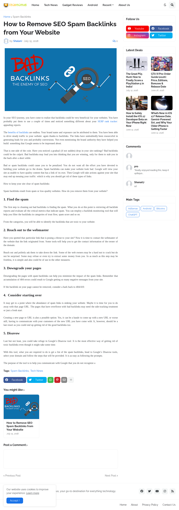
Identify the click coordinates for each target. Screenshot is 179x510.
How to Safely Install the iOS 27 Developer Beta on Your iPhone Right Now (136, 119)
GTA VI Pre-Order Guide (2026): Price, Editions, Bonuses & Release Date (161, 80)
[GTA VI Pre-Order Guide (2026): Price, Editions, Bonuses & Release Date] (162, 64)
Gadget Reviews (72, 5)
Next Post (110, 475)
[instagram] (165, 491)
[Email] (64, 380)
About (134, 504)
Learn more (32, 493)
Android (93, 5)
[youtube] (157, 491)
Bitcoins (160, 208)
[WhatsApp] (50, 380)
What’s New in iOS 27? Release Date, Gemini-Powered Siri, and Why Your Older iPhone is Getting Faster (161, 121)
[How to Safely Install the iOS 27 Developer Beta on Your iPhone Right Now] (137, 103)
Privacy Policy (150, 504)
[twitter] (149, 491)
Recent (107, 5)
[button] (165, 5)
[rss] (173, 491)
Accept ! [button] (15, 500)
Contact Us (169, 504)
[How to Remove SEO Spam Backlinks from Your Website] (21, 407)
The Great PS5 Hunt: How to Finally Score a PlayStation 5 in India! (135, 80)
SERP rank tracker (107, 121)
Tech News (51, 5)
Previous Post (13, 475)
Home (35, 5)
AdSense (133, 208)
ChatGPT (132, 214)
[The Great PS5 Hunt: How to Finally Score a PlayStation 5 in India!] (137, 64)
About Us (124, 5)
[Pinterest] (57, 380)
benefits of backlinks (18, 132)
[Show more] (71, 380)
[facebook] (142, 491)
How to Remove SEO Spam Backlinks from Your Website (19, 426)
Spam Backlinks (22, 17)
